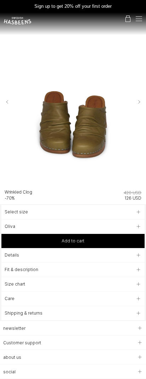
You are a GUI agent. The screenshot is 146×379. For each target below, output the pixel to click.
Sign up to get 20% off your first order (73, 6)
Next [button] (139, 102)
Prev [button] (6, 102)
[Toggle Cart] (127, 19)
